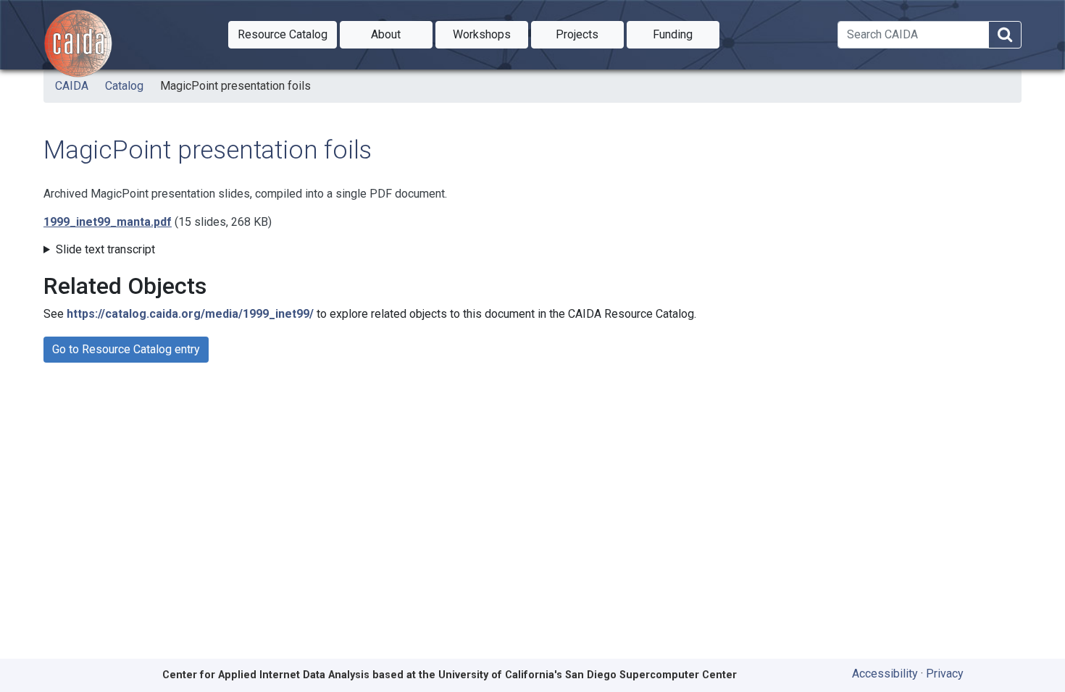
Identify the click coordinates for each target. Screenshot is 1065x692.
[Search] (1005, 35)
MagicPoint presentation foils (235, 86)
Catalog (124, 86)
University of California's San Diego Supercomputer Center (587, 675)
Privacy (945, 673)
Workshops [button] (490, 34)
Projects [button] (590, 34)
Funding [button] (686, 34)
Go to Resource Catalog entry (126, 349)
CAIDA (71, 86)
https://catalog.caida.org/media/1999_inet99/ (190, 314)
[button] (282, 34)
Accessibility (885, 673)
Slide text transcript (105, 249)
